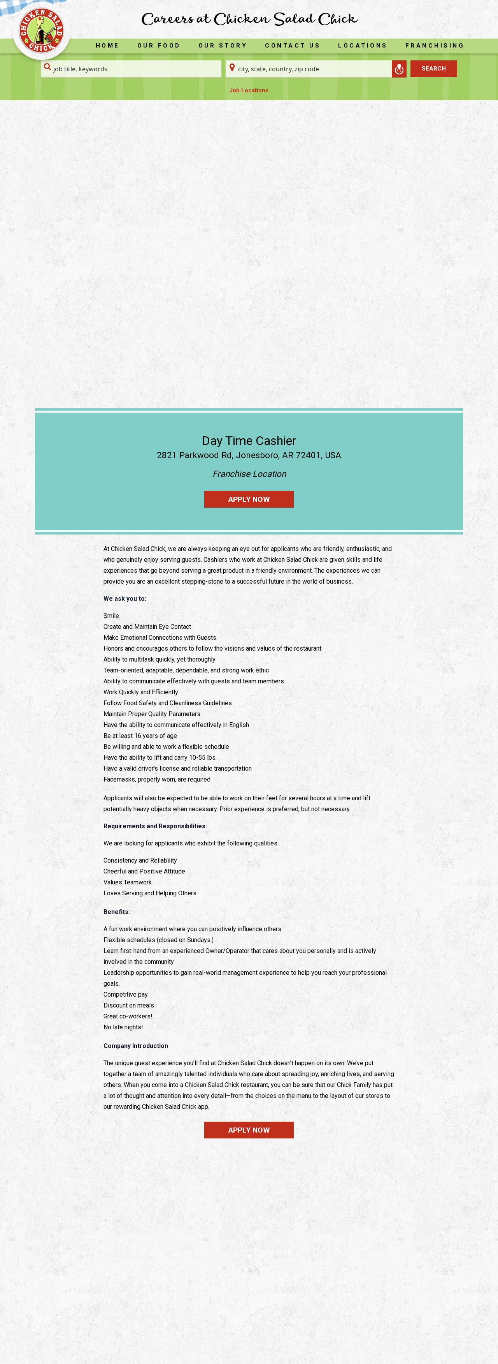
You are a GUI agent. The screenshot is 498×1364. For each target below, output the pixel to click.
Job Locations (248, 90)
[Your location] (399, 69)
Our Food (159, 45)
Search (434, 68)
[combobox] (131, 69)
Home (108, 45)
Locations (363, 45)
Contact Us (293, 45)
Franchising (435, 45)
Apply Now (249, 499)
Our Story (223, 45)
